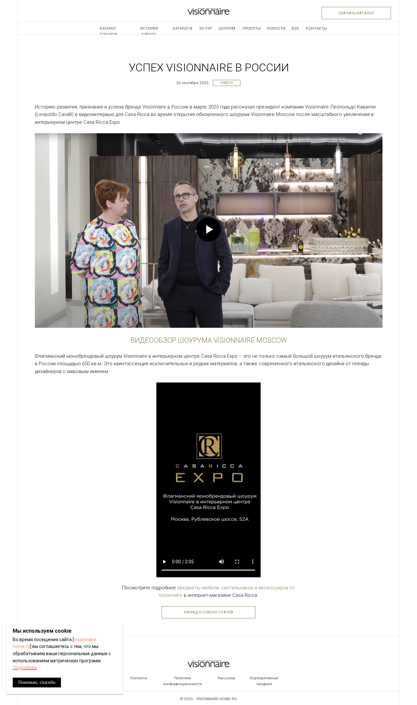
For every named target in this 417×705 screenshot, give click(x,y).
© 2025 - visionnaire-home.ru (208, 699)
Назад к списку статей (208, 612)
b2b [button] (295, 28)
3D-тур (205, 28)
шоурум (227, 28)
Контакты (316, 28)
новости (276, 28)
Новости (226, 82)
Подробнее (25, 667)
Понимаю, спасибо (36, 682)
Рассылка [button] (226, 678)
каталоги (182, 28)
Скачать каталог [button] (356, 13)
